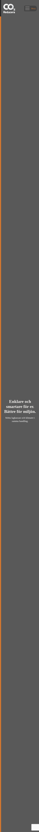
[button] (30, 8)
